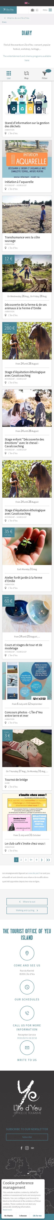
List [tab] (9, 78)
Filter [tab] (44, 78)
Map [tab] (26, 78)
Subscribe (27, 1137)
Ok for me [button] (37, 1215)
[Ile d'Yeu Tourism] (27, 1099)
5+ (31, 859)
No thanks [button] (8, 1215)
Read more (7, 1209)
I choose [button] (23, 1215)
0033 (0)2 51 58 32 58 (27, 1038)
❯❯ (48, 859)
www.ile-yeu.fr (34, 873)
